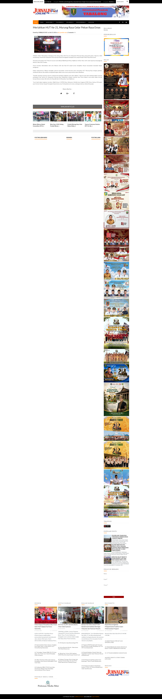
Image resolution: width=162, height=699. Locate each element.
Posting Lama (95, 137)
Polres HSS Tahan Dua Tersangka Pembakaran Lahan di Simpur (120, 537)
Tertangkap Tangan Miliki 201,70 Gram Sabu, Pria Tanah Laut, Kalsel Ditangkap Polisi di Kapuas (45, 654)
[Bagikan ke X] (61, 93)
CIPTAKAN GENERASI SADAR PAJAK (116, 653)
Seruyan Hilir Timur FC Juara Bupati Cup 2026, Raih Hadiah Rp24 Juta (119, 558)
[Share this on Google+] (67, 93)
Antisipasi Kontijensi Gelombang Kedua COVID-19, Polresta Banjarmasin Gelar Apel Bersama (92, 667)
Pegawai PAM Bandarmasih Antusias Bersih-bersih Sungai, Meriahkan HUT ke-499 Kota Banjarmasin (92, 646)
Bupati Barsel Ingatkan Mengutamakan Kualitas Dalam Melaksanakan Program (114, 626)
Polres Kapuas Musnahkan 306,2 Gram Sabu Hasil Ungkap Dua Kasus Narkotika (46, 626)
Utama (41, 22)
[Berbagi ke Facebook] (74, 93)
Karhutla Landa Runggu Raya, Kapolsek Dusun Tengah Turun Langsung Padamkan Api (60, 1)
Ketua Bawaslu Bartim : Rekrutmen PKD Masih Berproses (68, 648)
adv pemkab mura (62, 32)
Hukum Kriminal (80, 22)
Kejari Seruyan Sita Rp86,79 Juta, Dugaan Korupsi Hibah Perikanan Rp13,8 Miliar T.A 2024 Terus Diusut (120, 547)
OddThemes (95, 696)
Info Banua (69, 22)
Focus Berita (59, 22)
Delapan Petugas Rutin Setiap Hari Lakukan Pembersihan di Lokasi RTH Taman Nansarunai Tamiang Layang (68, 661)
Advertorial (49, 22)
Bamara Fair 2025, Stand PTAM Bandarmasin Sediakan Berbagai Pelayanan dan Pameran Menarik (91, 626)
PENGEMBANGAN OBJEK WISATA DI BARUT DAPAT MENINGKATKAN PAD (116, 647)
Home (35, 22)
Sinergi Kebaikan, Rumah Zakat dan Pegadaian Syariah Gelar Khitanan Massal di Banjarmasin (92, 654)
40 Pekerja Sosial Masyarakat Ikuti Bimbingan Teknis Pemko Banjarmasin (91, 660)
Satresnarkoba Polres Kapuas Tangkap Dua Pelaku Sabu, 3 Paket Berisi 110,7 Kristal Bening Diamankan (45, 646)
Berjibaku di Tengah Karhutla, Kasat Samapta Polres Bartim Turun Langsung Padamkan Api (111, 1)
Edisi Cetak (91, 22)
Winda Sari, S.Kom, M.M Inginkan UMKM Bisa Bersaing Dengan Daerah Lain (69, 654)
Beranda (69, 137)
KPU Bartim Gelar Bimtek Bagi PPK (69, 643)
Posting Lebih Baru (41, 137)
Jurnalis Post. (79, 696)
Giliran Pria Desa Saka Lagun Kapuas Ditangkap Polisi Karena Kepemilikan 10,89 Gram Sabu (46, 661)
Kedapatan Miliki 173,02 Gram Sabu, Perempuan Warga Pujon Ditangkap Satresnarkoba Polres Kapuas (45, 668)
